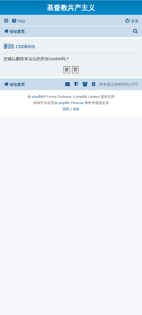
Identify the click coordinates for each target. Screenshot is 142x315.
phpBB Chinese (71, 103)
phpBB (37, 96)
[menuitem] (18, 21)
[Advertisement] (71, 187)
